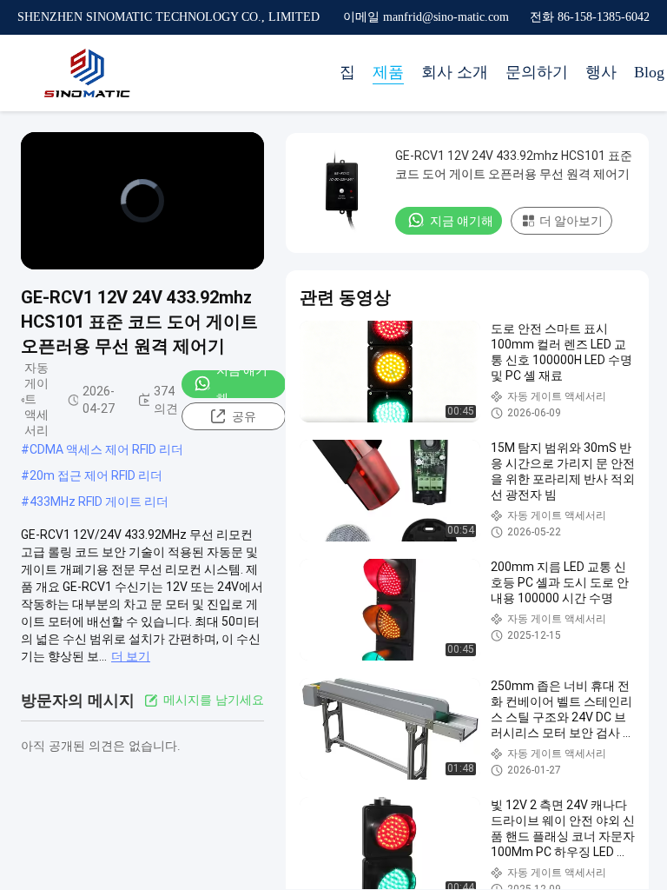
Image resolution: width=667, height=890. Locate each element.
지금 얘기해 (241, 384)
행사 (601, 72)
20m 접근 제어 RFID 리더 (96, 475)
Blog (649, 72)
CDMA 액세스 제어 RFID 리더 (106, 449)
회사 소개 (454, 72)
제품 (388, 72)
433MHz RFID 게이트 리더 (99, 501)
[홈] (86, 73)
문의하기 (536, 72)
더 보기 (130, 656)
